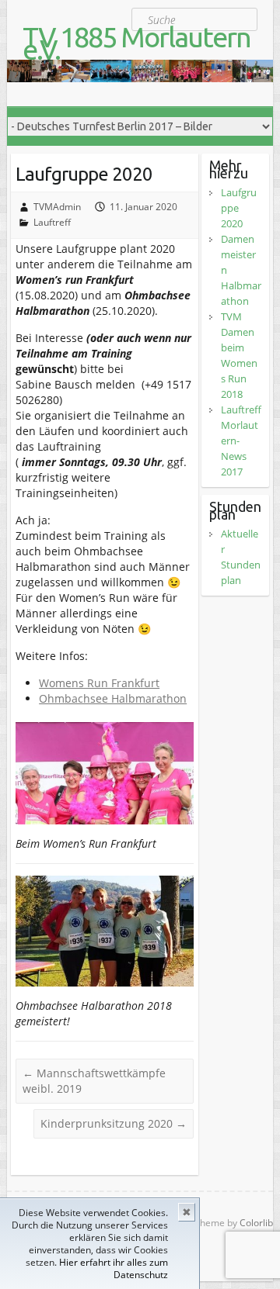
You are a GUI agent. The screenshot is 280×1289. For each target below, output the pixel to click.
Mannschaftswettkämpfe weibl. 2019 (94, 1081)
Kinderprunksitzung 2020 (113, 1123)
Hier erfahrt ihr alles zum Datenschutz (113, 1268)
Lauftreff (52, 222)
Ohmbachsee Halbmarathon (113, 698)
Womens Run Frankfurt (99, 683)
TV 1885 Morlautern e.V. (136, 43)
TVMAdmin (57, 206)
